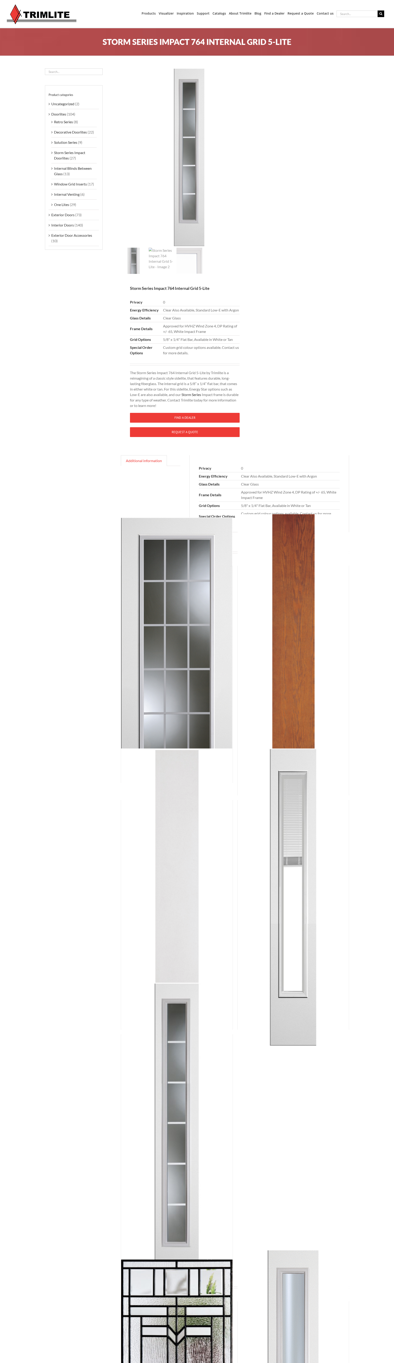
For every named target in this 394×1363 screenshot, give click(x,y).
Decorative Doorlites (70, 132)
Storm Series (191, 394)
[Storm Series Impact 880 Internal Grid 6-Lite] (176, 1131)
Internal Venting (67, 194)
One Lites (61, 204)
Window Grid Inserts (70, 184)
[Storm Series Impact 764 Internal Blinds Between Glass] (293, 897)
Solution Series (65, 142)
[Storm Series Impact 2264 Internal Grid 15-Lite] (176, 656)
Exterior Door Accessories (71, 235)
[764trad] (189, 157)
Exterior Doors (63, 215)
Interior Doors (62, 225)
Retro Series (63, 122)
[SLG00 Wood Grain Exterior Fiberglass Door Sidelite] (293, 663)
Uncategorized (62, 104)
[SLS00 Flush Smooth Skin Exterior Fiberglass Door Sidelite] (176, 897)
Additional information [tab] (144, 460)
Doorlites (58, 114)
